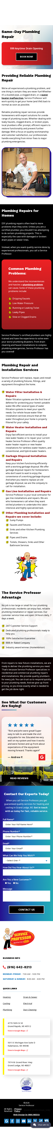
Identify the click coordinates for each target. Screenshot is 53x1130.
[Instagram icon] (18, 1121)
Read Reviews (19, 778)
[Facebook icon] (12, 1121)
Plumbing (7, 1009)
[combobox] (26, 860)
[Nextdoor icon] (46, 1121)
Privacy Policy (18, 1110)
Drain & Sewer (30, 997)
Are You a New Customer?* (17, 879)
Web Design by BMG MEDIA (26, 1115)
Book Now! (26, 56)
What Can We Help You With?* (19, 855)
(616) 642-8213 (19, 967)
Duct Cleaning (29, 1009)
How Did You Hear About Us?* (18, 867)
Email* (6, 843)
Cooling (6, 1003)
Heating (7, 997)
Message (7, 888)
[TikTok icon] (41, 1121)
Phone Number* (11, 831)
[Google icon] (6, 1121)
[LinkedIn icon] (29, 1121)
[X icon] (35, 1121)
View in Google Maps (17, 1031)
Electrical (27, 1003)
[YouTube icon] (23, 1121)
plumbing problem (33, 284)
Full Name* (8, 819)
